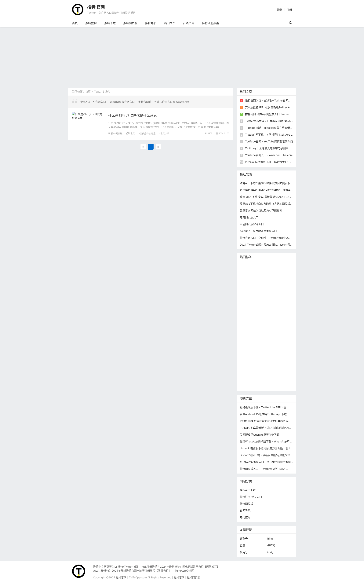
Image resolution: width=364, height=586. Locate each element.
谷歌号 (244, 538)
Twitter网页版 (267, 277)
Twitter (280, 345)
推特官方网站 (276, 283)
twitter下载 (285, 300)
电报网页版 (266, 368)
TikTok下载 (283, 368)
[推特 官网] (77, 9)
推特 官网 (96, 7)
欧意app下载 (248, 362)
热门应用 (245, 517)
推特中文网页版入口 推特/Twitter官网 (115, 566)
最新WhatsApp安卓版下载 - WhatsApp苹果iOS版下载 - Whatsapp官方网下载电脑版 (290, 441)
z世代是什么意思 (147, 133)
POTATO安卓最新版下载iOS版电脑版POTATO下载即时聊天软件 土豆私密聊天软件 (289, 427)
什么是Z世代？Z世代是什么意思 (132, 116)
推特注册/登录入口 (251, 496)
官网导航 (245, 510)
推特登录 (268, 345)
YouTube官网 (249, 300)
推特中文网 (247, 306)
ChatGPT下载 (249, 368)
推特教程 (91, 23)
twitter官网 (282, 271)
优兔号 (244, 552)
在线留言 (188, 23)
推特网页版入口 (263, 271)
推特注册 (265, 340)
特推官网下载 (249, 317)
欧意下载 (254, 351)
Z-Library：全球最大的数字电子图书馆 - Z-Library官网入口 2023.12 (285, 148)
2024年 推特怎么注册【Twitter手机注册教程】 (273, 161)
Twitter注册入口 (250, 289)
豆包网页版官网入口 (252, 224)
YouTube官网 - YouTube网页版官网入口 (269, 141)
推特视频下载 (268, 328)
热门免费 (169, 23)
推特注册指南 (210, 23)
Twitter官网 (277, 266)
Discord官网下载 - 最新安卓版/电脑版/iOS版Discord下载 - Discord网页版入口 (286, 455)
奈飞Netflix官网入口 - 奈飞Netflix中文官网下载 (268, 461)
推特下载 (110, 23)
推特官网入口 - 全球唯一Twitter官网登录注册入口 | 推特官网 (281, 100)
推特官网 (246, 266)
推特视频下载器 (250, 334)
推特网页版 (130, 23)
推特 (262, 283)
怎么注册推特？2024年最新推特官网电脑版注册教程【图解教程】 (180, 566)
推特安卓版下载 (272, 289)
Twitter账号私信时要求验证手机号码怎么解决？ (268, 421)
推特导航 (150, 23)
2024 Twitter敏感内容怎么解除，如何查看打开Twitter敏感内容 (277, 244)
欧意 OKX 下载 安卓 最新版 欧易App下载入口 (267, 196)
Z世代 (132, 133)
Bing (270, 538)
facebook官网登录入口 (273, 362)
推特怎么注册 (249, 340)
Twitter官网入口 (269, 294)
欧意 (243, 351)
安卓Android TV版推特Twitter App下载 (263, 414)
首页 (75, 23)
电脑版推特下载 (250, 374)
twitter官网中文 (250, 380)
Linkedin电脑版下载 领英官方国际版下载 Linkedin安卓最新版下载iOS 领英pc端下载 (290, 448)
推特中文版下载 (269, 317)
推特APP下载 (267, 300)
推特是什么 (268, 334)
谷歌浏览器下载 (274, 311)
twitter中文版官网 (251, 311)
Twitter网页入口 (250, 345)
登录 (279, 9)
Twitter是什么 (249, 328)
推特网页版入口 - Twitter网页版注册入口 (264, 468)
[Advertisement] (182, 55)
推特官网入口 (249, 283)
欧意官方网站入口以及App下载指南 (261, 210)
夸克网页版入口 (249, 217)
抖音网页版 (268, 374)
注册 (289, 9)
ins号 (270, 552)
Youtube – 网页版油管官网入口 (258, 231)
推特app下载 (248, 277)
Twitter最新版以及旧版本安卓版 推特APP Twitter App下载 (280, 121)
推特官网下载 (249, 323)
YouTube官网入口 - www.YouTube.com (269, 155)
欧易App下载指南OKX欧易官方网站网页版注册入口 (270, 183)
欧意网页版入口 (272, 351)
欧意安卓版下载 (271, 357)
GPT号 (271, 545)
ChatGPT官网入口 (270, 323)
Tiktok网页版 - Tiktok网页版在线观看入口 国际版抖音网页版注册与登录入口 (290, 127)
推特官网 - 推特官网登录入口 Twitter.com (270, 114)
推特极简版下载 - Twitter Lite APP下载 (263, 407)
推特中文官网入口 (267, 306)
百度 (242, 545)
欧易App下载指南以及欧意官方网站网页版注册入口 (270, 203)
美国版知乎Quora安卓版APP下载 (259, 434)
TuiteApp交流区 (184, 570)
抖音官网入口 (270, 380)
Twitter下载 (248, 385)
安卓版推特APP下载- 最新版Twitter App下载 (271, 107)
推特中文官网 (249, 294)
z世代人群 (164, 133)
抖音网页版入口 (250, 357)
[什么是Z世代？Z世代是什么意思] (88, 115)
